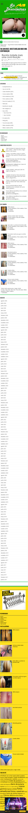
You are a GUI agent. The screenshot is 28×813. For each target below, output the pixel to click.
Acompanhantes (6, 86)
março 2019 (4, 516)
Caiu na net (3, 140)
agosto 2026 (4, 300)
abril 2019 (3, 514)
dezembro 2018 (4, 524)
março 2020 (4, 487)
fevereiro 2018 (4, 548)
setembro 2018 (4, 531)
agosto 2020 (4, 475)
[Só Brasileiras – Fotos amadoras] (14, 9)
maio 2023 (3, 395)
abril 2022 (3, 427)
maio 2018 (3, 540)
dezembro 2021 (4, 436)
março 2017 (4, 574)
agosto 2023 (4, 388)
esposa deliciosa (15, 786)
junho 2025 (3, 334)
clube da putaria (15, 781)
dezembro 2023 (4, 378)
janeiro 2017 (4, 579)
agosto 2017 (4, 562)
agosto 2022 (4, 417)
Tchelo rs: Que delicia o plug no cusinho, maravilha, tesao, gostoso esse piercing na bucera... (16, 155)
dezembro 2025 (4, 320)
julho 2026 (3, 303)
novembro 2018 (5, 526)
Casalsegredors (8, 779)
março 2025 (4, 342)
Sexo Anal (6, 112)
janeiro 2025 (4, 347)
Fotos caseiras (5, 98)
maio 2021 (3, 453)
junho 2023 (3, 393)
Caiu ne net (5, 89)
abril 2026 (3, 310)
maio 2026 (3, 308)
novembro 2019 (5, 497)
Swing (3, 120)
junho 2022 (3, 422)
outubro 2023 (4, 383)
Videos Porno (4, 136)
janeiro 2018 (4, 550)
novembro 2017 (5, 555)
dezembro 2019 (4, 494)
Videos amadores (13, 59)
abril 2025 (3, 339)
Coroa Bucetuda (3, 782)
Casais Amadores (6, 91)
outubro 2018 (4, 528)
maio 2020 (3, 482)
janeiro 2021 (4, 463)
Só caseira (4, 118)
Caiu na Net (9, 775)
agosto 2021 (4, 446)
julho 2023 (3, 390)
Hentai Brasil (3, 622)
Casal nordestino (19, 777)
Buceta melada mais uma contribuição (12, 56)
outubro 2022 (4, 412)
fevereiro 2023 (4, 402)
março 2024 (4, 371)
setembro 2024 (4, 356)
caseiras (14, 779)
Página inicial (3, 44)
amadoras (3, 775)
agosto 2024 (4, 359)
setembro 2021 (4, 444)
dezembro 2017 (4, 553)
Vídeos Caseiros (20, 59)
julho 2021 (3, 448)
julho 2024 (3, 361)
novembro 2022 (5, 410)
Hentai (4, 103)
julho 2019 (3, 507)
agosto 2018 (4, 533)
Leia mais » (5, 68)
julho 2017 (3, 565)
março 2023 (4, 400)
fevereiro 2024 (4, 373)
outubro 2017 (4, 557)
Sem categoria (5, 108)
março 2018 (4, 545)
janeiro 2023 (4, 405)
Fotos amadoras (6, 96)
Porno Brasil (4, 139)
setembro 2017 (4, 560)
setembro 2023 (4, 385)
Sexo (3, 111)
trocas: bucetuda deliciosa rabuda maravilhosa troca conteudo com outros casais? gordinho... (15, 187)
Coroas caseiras (6, 94)
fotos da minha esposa (14, 793)
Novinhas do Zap (6, 106)
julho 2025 (3, 332)
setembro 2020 (4, 473)
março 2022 (4, 429)
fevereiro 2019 (4, 519)
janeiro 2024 (4, 376)
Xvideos (3, 138)
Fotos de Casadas (6, 101)
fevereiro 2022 (4, 431)
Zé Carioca (5, 59)
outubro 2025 (4, 325)
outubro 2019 (4, 499)
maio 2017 (3, 570)
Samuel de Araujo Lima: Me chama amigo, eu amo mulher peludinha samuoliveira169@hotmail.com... (16, 160)
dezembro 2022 (4, 407)
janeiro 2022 (4, 434)
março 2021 (4, 458)
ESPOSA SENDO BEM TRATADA (11, 42)
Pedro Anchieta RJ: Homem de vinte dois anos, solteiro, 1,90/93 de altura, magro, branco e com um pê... (15, 150)
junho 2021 (3, 451)
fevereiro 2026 (4, 315)
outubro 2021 (4, 441)
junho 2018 (3, 538)
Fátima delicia (9, 795)
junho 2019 (3, 509)
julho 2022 (3, 419)
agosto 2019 (4, 504)
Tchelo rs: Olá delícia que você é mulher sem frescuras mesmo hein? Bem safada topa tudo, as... (16, 182)
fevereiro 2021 (4, 460)
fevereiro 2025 (4, 344)
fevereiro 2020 (4, 490)
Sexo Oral (6, 115)
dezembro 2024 (4, 349)
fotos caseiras (17, 791)
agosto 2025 (4, 330)
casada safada (16, 775)
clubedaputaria (4, 781)
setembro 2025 (4, 327)
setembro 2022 (4, 414)
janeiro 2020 (4, 492)
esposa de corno (7, 786)
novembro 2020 (5, 468)
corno (23, 781)
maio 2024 (3, 366)
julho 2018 (3, 536)
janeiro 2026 (4, 317)
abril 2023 (3, 397)
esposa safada (12, 789)
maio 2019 (3, 511)
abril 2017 (3, 572)
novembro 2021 (5, 439)
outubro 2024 (4, 354)
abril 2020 (3, 485)
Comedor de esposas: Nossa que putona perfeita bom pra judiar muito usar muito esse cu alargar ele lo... (15, 176)
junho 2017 (3, 567)
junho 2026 (3, 305)
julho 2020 (3, 477)
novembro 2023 (5, 380)
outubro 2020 (4, 470)
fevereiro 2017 (4, 577)
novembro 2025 (5, 322)
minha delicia (19, 795)
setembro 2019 (4, 502)
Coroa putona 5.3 (19, 782)
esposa (2, 786)
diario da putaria (17, 784)
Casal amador (8, 777)
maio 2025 (3, 337)
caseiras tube (20, 779)
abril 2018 (3, 543)
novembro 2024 (5, 351)
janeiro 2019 (4, 521)
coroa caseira (11, 782)
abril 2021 (3, 456)
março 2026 (4, 313)
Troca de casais (6, 123)
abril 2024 (3, 368)
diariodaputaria (7, 784)
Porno (2, 135)
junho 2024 (3, 364)
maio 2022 (3, 424)
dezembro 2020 (4, 465)
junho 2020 (3, 480)
